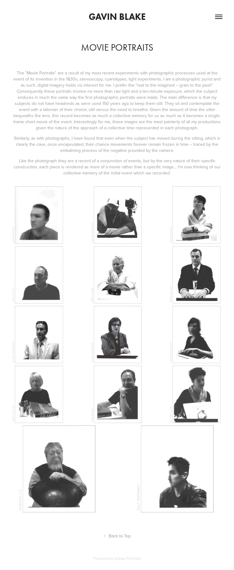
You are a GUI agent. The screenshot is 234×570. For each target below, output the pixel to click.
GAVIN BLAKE (117, 16)
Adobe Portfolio (127, 558)
